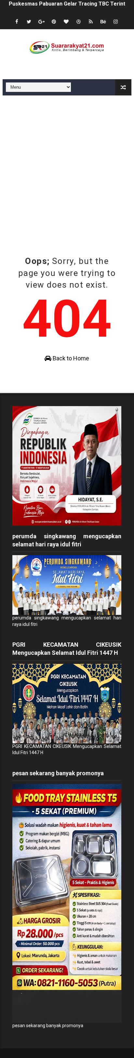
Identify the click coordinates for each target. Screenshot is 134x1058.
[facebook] (16, 22)
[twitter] (29, 22)
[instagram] (115, 22)
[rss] (91, 22)
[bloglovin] (66, 22)
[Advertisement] (67, 165)
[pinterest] (54, 22)
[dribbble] (78, 22)
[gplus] (41, 22)
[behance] (103, 22)
